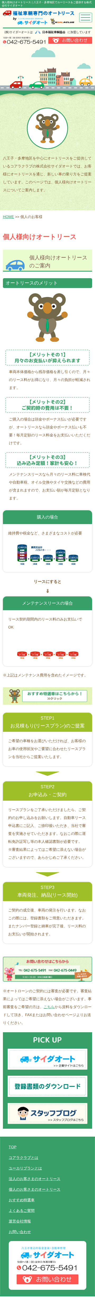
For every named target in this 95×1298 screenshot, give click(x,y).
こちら (49, 1007)
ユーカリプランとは (25, 1168)
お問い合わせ (20, 1232)
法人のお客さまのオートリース (34, 1179)
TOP (12, 1147)
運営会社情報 (20, 1221)
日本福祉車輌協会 (53, 32)
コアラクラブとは (23, 1157)
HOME (8, 217)
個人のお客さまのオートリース (34, 1189)
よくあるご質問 (22, 1210)
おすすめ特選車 (22, 1200)
